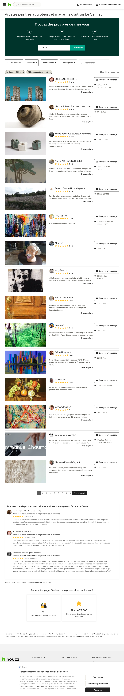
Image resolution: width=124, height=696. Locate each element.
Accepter (98, 690)
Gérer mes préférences (98, 683)
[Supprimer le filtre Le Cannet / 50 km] (23, 72)
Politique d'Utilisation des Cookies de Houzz (37, 686)
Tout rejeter (98, 677)
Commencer (78, 47)
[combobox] (27, 4)
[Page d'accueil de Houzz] (10, 659)
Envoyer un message (108, 80)
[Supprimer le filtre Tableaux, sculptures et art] (50, 72)
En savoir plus (45, 582)
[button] (4, 4)
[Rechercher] (15, 4)
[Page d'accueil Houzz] (9, 4)
